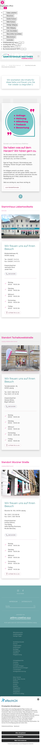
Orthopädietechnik (18, 660)
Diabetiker (16, 653)
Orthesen (15, 662)
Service (15, 643)
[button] (39, 56)
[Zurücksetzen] (1, 8)
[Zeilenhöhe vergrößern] (19, 47)
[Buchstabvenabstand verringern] (22, 49)
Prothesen (16, 664)
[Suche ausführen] (34, 606)
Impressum (13, 601)
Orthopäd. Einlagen (18, 666)
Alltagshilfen (16, 691)
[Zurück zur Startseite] (17, 56)
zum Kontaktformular (12, 187)
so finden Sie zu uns (14, 312)
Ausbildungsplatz (18, 634)
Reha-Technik (17, 677)
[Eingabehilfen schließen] (5, 8)
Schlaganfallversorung (19, 671)
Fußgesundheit (17, 645)
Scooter (15, 684)
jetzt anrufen (12, 274)
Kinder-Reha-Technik (19, 679)
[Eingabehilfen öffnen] (2, 2)
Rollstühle (16, 682)
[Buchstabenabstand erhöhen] (25, 49)
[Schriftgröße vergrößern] (20, 45)
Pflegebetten (16, 688)
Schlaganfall (16, 651)
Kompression (16, 647)
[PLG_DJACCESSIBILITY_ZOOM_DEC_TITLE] (20, 43)
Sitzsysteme (16, 690)
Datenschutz (27, 601)
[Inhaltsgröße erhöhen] (22, 43)
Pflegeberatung (17, 654)
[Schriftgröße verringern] (17, 45)
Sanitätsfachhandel (18, 642)
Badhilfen (15, 686)
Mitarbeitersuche (18, 632)
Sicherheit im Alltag (18, 693)
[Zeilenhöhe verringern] (16, 47)
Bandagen (16, 649)
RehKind (15, 681)
